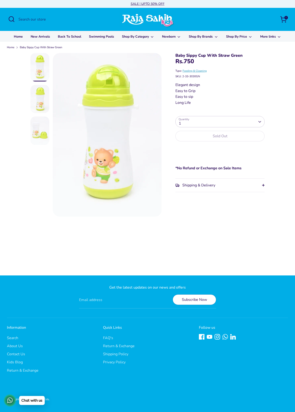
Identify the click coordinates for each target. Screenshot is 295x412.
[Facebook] (201, 337)
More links (268, 36)
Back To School (69, 36)
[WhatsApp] (225, 337)
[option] (107, 136)
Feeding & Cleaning (195, 71)
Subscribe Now (194, 299)
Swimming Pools (101, 36)
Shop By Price (237, 36)
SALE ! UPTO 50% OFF (148, 4)
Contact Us (16, 354)
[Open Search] (11, 19)
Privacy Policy (114, 362)
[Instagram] (217, 337)
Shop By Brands (201, 36)
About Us (15, 346)
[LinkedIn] (233, 337)
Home (18, 36)
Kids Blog (15, 362)
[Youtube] (209, 337)
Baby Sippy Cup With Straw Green (41, 47)
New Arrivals (40, 36)
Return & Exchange (22, 370)
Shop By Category (136, 36)
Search (12, 337)
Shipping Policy (115, 354)
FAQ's (108, 337)
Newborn (169, 36)
